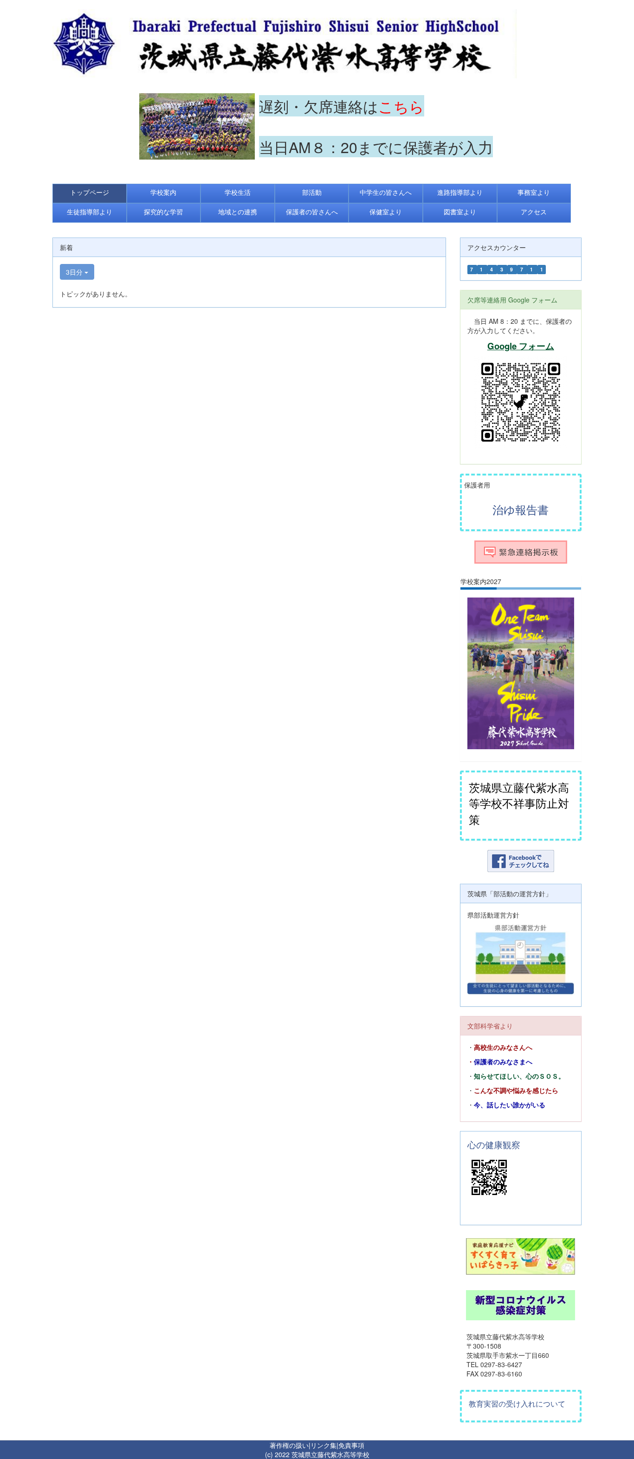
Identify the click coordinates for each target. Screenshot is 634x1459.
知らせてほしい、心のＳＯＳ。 (519, 1076)
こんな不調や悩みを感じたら (516, 1090)
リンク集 (323, 1445)
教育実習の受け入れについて (517, 1403)
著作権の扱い (289, 1445)
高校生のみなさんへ (503, 1047)
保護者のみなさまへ (503, 1062)
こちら (401, 105)
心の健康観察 (493, 1144)
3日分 (75, 271)
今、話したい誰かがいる (509, 1105)
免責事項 (351, 1445)
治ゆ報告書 (520, 509)
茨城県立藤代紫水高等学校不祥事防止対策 (519, 803)
